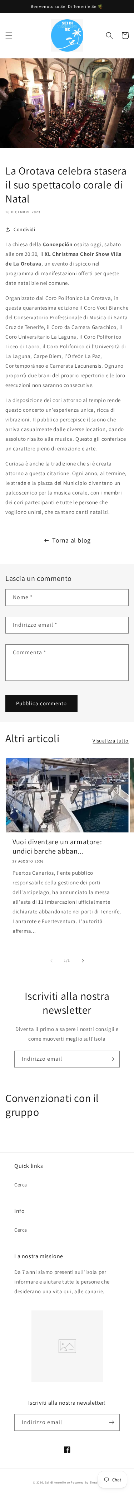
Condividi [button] (24, 229)
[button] (9, 35)
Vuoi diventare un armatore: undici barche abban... (57, 846)
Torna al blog (71, 540)
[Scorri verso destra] (83, 961)
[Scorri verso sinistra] (51, 961)
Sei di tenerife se (58, 1482)
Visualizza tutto (111, 740)
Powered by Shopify (86, 1482)
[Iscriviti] (111, 1059)
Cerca (20, 1184)
